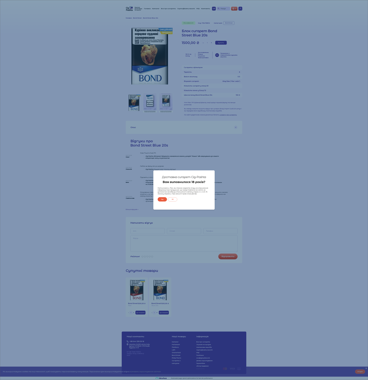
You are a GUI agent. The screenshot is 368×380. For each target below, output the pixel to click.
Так (162, 199)
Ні (172, 199)
